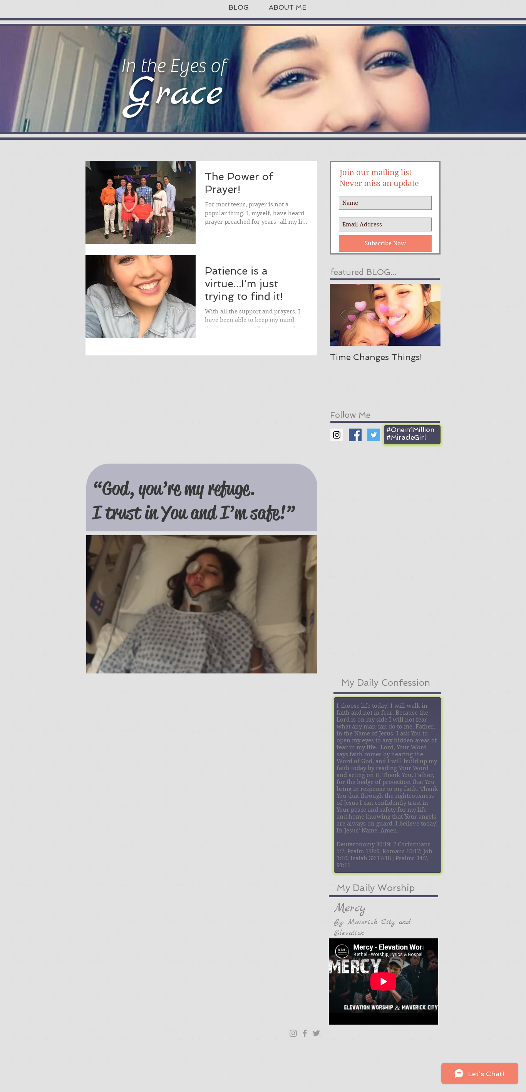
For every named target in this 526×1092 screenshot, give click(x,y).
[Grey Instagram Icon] (293, 1033)
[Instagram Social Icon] (336, 435)
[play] (298, 667)
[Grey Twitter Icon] (316, 1033)
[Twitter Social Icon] (373, 435)
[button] (201, 604)
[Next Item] (428, 315)
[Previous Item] (342, 315)
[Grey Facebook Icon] (305, 1033)
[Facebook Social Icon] (355, 435)
